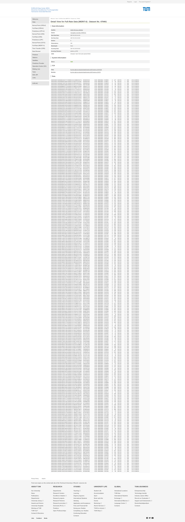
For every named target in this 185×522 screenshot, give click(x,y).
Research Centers (58, 493)
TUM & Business (141, 486)
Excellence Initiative (59, 495)
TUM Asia (117, 493)
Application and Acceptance (82, 503)
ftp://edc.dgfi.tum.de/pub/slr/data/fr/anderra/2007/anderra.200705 (85, 72)
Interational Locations (120, 490)
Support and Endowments (143, 500)
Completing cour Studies (81, 510)
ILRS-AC (35, 83)
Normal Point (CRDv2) (39, 25)
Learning (76, 493)
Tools (34, 72)
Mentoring (97, 503)
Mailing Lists (36, 69)
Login (135, 1)
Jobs (32, 518)
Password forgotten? (145, 1)
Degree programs (79, 495)
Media (45, 518)
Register (129, 1)
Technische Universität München (41, 11)
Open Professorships (59, 510)
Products (35, 54)
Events (96, 500)
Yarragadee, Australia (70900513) (78, 32)
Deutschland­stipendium (142, 503)
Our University (35, 490)
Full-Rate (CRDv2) (38, 28)
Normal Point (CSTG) (38, 42)
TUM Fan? (34, 510)
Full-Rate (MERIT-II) (38, 45)
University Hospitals (37, 505)
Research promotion (59, 503)
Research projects (58, 498)
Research (57, 486)
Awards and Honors (37, 503)
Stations (34, 57)
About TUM (36, 486)
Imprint (43, 478)
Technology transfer (141, 493)
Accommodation (99, 493)
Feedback (39, 518)
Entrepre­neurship (140, 490)
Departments (35, 498)
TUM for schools (99, 508)
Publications (35, 495)
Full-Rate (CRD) (37, 37)
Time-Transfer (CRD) (38, 48)
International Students (80, 498)
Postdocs (56, 508)
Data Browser (36, 51)
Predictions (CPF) (37, 40)
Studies (77, 486)
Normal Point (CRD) (38, 34)
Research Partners (59, 500)
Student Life (97, 490)
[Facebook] (147, 518)
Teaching (76, 490)
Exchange (117, 498)
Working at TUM (36, 508)
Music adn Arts (98, 498)
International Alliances (121, 500)
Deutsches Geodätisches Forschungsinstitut (44, 10)
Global (117, 486)
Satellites (35, 60)
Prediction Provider (38, 63)
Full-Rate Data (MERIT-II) (64, 18)
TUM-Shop (97, 510)
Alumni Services (99, 505)
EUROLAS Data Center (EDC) (40, 8)
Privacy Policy (35, 478)
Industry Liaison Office (141, 495)
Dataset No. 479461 (75, 18)
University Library (36, 500)
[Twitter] (150, 518)
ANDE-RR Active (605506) (76, 30)
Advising (76, 500)
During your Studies (80, 508)
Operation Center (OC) (39, 66)
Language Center (119, 503)
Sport (95, 495)
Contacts (76, 515)
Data (33, 22)
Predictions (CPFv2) (38, 31)
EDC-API (35, 75)
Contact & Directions (37, 513)
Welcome (35, 19)
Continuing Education (80, 513)
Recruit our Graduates (141, 498)
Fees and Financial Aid (80, 505)
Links (34, 77)
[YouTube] (153, 518)
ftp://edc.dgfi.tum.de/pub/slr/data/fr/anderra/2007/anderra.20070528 (86, 69)
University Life (100, 486)
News (33, 493)
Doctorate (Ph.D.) (58, 505)
